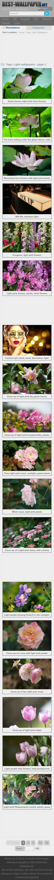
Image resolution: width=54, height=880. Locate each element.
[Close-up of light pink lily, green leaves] (27, 393)
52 (40, 843)
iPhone (6, 23)
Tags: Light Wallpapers (37, 32)
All (14, 19)
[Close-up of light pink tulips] (27, 727)
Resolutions (13, 27)
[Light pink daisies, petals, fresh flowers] (27, 290)
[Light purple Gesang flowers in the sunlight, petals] (27, 611)
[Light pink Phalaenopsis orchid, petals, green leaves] (27, 803)
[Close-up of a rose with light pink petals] (27, 650)
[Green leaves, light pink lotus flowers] (27, 98)
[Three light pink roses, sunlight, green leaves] (27, 470)
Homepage (42, 858)
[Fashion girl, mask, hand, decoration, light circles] (27, 355)
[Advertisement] (27, 57)
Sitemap (11, 862)
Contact (20, 858)
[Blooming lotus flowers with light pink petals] (27, 175)
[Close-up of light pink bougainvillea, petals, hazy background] (27, 431)
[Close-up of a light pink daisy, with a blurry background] (27, 547)
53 (46, 843)
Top (36, 19)
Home (5, 19)
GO (37, 848)
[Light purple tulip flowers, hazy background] (27, 765)
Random (47, 19)
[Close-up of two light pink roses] (27, 688)
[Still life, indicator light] (27, 213)
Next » (19, 848)
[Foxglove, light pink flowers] (27, 251)
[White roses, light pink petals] (27, 508)
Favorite (30, 858)
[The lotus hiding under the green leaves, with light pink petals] (27, 136)
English (44, 8)
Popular (25, 19)
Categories (38, 27)
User (17, 23)
